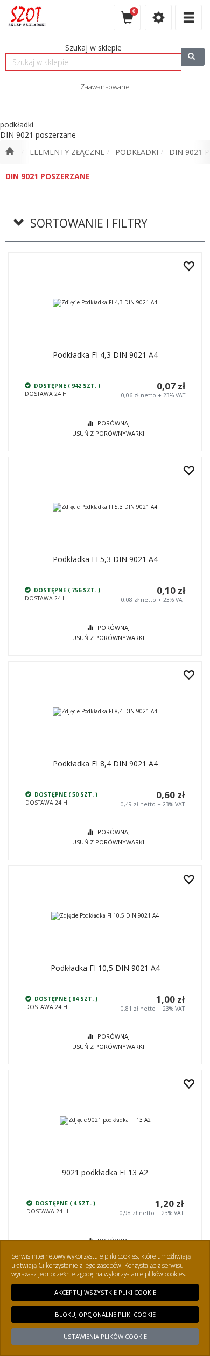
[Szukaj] (193, 57)
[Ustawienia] (158, 17)
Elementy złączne (67, 152)
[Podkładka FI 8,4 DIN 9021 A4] (105, 711)
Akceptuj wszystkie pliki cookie (105, 1292)
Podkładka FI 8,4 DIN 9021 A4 (105, 763)
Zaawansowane (105, 86)
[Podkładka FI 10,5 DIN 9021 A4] (105, 915)
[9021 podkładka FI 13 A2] (105, 1120)
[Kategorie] (188, 17)
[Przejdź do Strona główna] (9, 152)
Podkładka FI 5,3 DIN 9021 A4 (105, 559)
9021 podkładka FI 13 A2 (105, 1172)
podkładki (136, 152)
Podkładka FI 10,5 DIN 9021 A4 (105, 968)
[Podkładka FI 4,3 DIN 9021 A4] (105, 302)
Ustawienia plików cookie (105, 1336)
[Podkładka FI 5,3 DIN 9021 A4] (105, 507)
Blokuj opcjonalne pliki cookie (105, 1314)
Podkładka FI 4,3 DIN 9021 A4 (105, 355)
